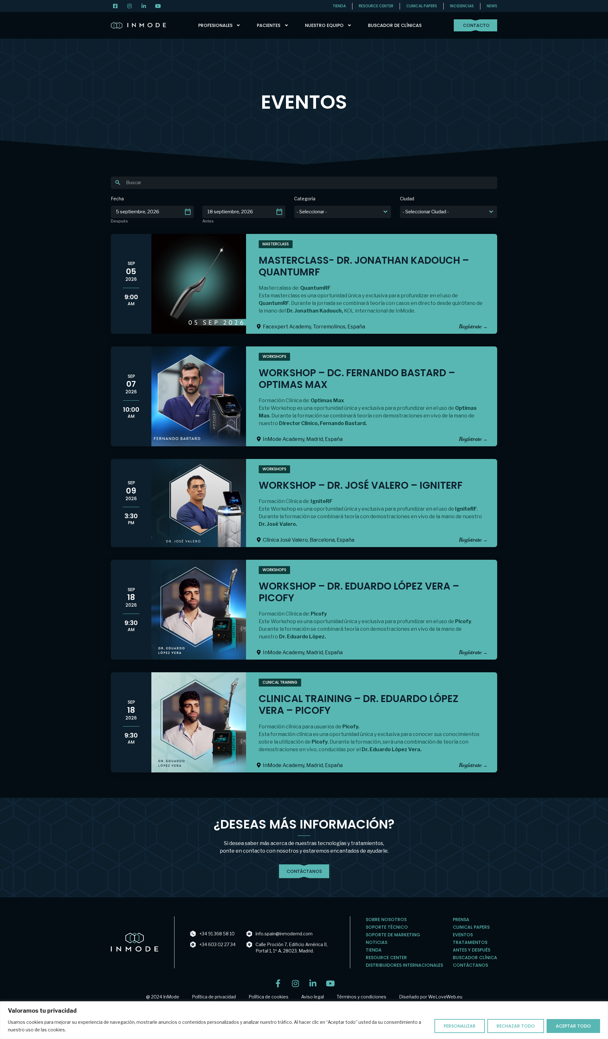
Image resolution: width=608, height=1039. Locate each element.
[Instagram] (295, 983)
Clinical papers (421, 6)
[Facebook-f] (278, 983)
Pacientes (268, 25)
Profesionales (215, 25)
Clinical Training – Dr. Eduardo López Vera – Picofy (359, 704)
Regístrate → (473, 327)
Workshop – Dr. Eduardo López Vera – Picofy (359, 592)
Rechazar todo (516, 1026)
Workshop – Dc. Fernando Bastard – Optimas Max (357, 378)
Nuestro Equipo (324, 25)
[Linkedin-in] (313, 983)
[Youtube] (330, 983)
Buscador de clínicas (394, 25)
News (492, 6)
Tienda (339, 6)
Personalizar (460, 1026)
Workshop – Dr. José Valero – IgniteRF (360, 485)
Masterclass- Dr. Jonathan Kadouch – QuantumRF (364, 266)
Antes (208, 221)
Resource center (376, 6)
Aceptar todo (573, 1026)
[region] (304, 1020)
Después (119, 221)
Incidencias (462, 6)
